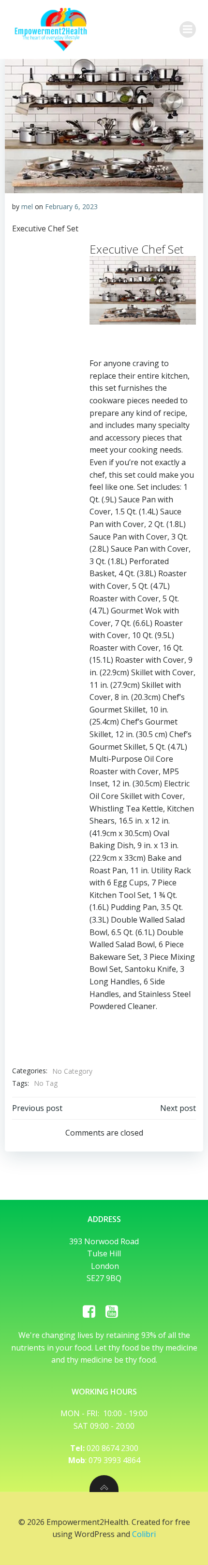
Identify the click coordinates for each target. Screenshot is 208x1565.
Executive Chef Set (45, 228)
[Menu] (187, 29)
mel (27, 206)
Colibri (144, 1534)
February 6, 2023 (71, 206)
